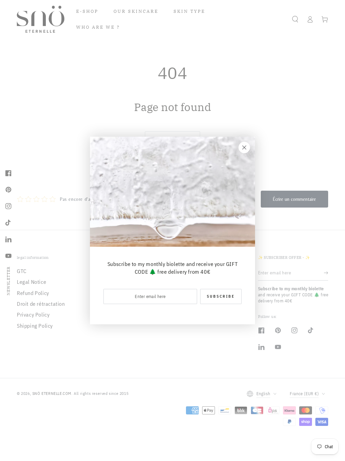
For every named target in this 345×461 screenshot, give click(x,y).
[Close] (244, 147)
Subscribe (221, 296)
